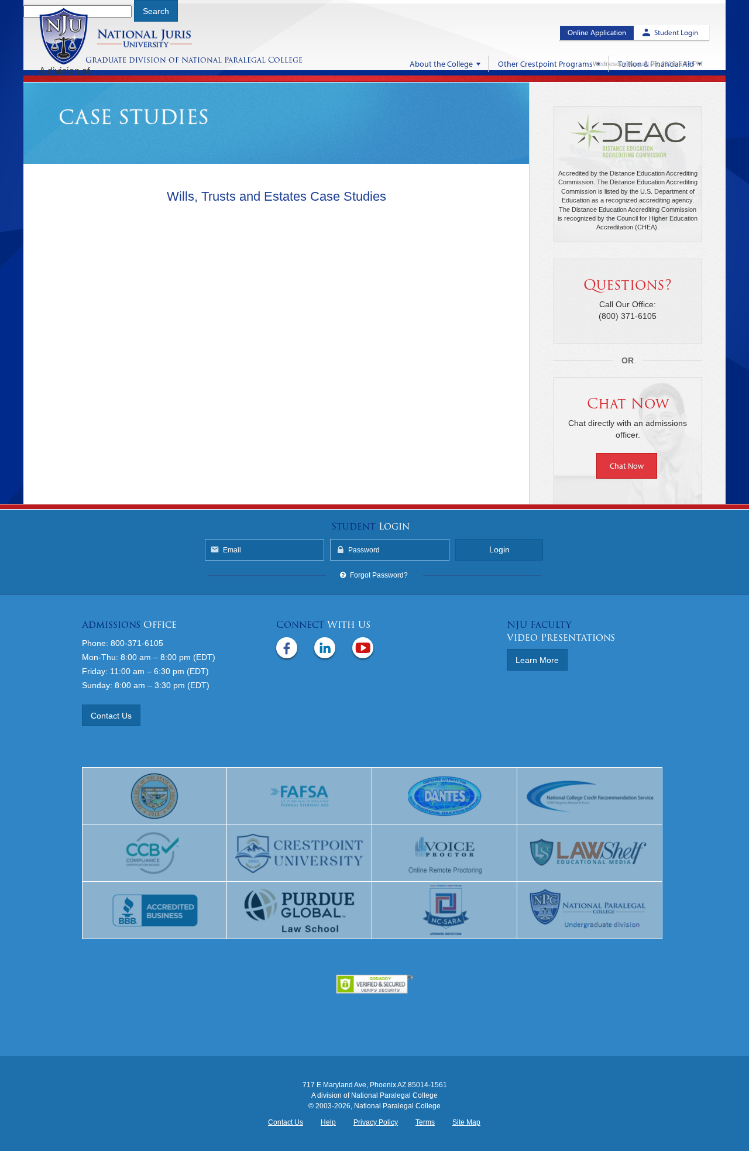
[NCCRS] (589, 795)
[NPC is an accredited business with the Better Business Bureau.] (154, 910)
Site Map (466, 1122)
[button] (628, 465)
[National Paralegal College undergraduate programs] (589, 910)
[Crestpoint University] (299, 853)
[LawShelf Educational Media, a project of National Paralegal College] (589, 853)
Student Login (676, 32)
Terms (425, 1122)
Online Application (597, 32)
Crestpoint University (130, 36)
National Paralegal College (242, 60)
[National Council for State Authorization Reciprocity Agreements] (444, 910)
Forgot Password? (379, 575)
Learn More (537, 660)
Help (328, 1122)
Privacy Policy (375, 1122)
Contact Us (111, 715)
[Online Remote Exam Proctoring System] (444, 853)
